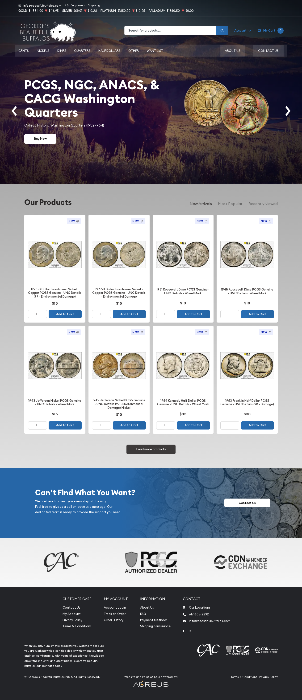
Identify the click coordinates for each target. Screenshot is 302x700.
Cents (23, 51)
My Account (72, 614)
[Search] (222, 30)
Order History (113, 620)
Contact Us (268, 51)
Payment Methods (154, 620)
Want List (155, 51)
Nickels (43, 51)
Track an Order (115, 614)
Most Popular (230, 203)
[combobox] (170, 30)
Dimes (61, 51)
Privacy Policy (72, 620)
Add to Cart (65, 314)
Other (133, 51)
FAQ (143, 614)
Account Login (115, 608)
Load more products (151, 449)
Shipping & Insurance (155, 626)
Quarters (82, 51)
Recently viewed (263, 203)
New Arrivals (201, 203)
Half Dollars (109, 51)
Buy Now (40, 139)
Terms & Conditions (77, 626)
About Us (232, 51)
